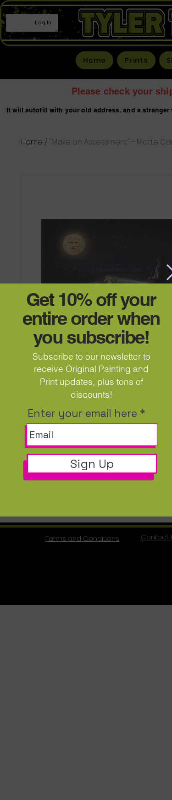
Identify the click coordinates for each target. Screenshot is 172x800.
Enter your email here (82, 413)
